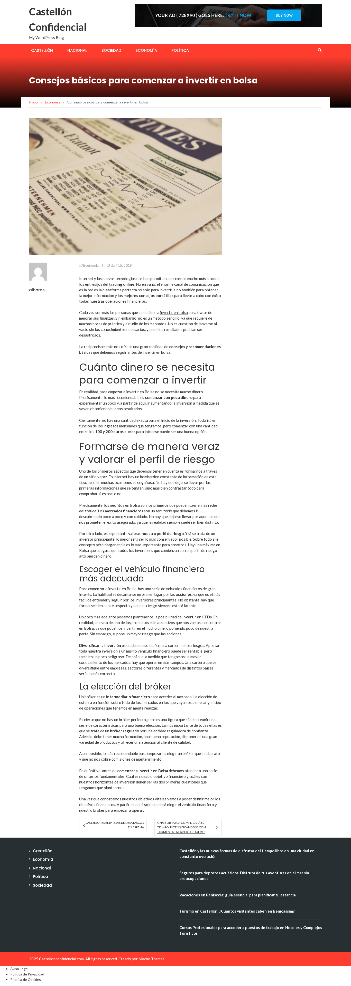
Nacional (77, 50)
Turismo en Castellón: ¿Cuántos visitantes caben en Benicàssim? (236, 911)
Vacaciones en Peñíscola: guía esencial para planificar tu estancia (237, 895)
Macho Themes (151, 958)
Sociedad (111, 50)
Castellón (42, 50)
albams (37, 290)
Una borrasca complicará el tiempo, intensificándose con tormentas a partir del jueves (181, 827)
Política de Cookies (25, 979)
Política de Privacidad (27, 974)
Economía (146, 50)
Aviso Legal (19, 968)
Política (180, 50)
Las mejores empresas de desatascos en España (115, 825)
